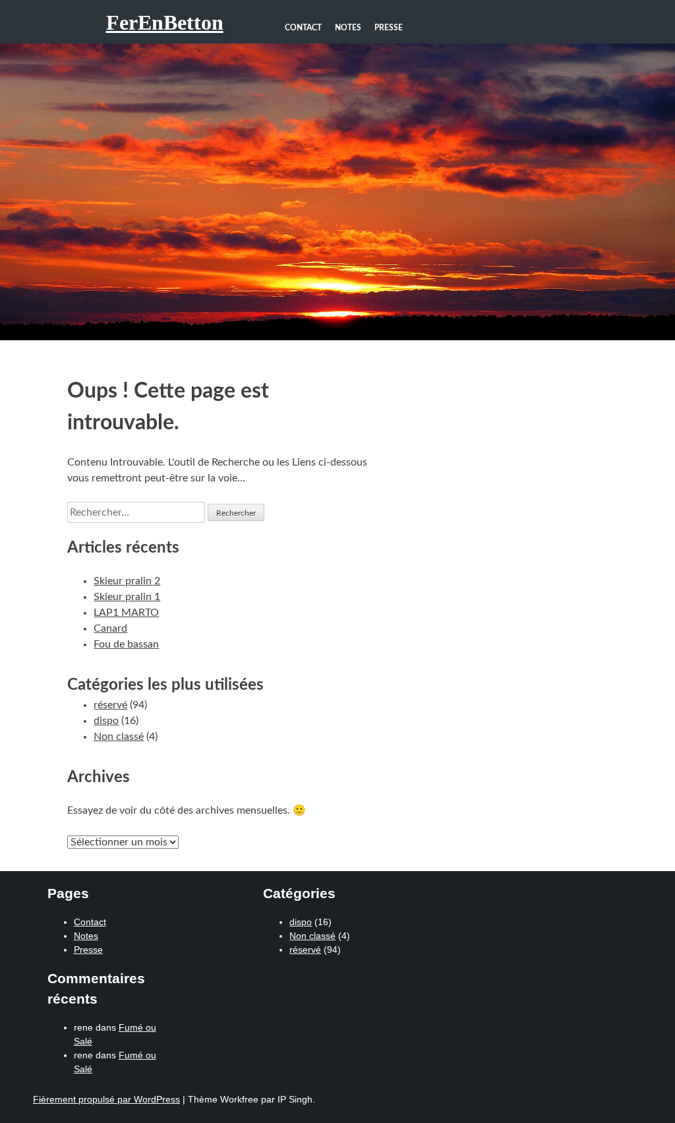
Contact (303, 28)
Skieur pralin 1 (127, 597)
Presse (388, 28)
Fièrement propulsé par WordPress (106, 1099)
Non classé (119, 736)
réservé (110, 705)
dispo (106, 720)
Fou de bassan (126, 644)
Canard (110, 628)
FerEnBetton (164, 22)
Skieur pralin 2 (127, 581)
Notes (348, 28)
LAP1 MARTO (126, 612)
